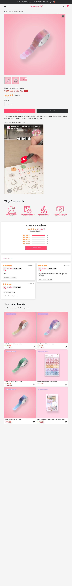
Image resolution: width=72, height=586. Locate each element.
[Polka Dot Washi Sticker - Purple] (52, 327)
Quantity (6, 100)
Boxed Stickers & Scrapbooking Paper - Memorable (51, 419)
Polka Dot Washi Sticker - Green (13, 381)
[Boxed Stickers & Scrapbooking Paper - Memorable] (52, 402)
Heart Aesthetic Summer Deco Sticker (47, 381)
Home (5, 11)
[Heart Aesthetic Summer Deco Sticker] (52, 365)
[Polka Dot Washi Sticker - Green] (20, 365)
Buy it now (52, 110)
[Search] (60, 6)
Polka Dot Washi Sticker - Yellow (13, 344)
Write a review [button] (36, 248)
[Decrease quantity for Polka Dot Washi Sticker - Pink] (5, 104)
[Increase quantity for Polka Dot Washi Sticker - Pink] (11, 104)
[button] (9, 95)
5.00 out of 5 (41, 229)
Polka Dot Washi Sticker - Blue (13, 419)
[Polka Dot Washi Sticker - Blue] (20, 402)
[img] (7, 266)
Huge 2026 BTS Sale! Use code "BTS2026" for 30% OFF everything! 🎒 (37, 2)
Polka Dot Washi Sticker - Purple (45, 344)
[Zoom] (63, 16)
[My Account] (63, 6)
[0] (66, 6)
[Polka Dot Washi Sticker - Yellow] (20, 327)
